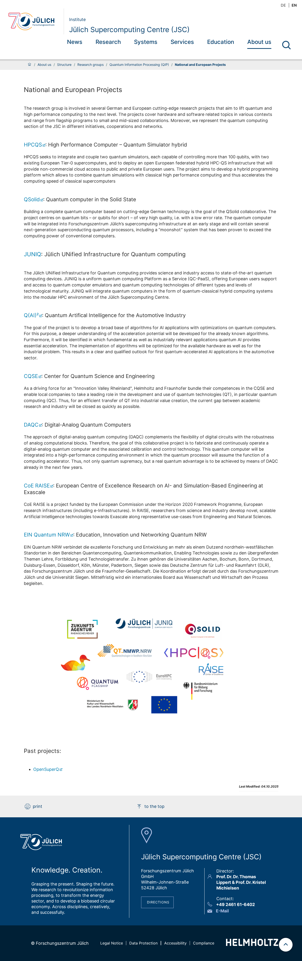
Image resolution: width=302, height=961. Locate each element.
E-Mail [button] (222, 910)
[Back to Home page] (34, 21)
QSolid (32, 199)
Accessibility (175, 943)
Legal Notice (111, 943)
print (37, 806)
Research (108, 41)
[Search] (286, 45)
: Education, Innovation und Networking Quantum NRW (115, 535)
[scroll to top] (286, 945)
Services (182, 41)
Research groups (90, 64)
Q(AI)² (31, 315)
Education (220, 41)
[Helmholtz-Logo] (252, 944)
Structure (64, 64)
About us (259, 41)
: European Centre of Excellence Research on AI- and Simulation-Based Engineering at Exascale (143, 489)
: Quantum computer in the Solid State (80, 199)
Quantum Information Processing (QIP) (139, 64)
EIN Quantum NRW (47, 535)
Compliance (203, 943)
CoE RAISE (37, 486)
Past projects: (42, 750)
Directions (158, 902)
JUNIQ (32, 254)
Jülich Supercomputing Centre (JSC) (129, 29)
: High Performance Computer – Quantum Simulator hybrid (105, 145)
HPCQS (33, 145)
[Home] (29, 64)
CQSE (31, 376)
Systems (145, 41)
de (283, 5)
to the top (154, 806)
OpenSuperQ (46, 769)
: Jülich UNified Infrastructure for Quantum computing (105, 254)
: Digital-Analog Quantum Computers (77, 425)
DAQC (31, 425)
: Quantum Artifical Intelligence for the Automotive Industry (105, 315)
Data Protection (143, 943)
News (74, 41)
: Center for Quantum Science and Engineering (89, 376)
